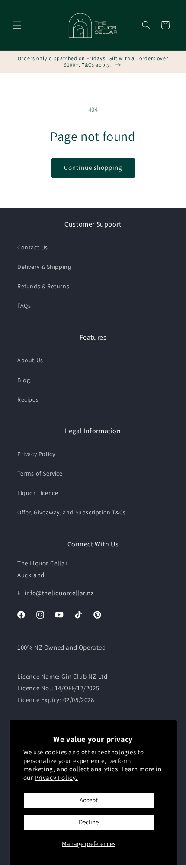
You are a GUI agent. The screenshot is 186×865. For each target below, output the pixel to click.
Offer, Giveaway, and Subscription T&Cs (71, 512)
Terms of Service (40, 473)
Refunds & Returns (43, 286)
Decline (89, 822)
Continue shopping (93, 167)
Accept (89, 800)
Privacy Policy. (56, 777)
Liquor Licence (37, 493)
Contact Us (32, 247)
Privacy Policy (36, 454)
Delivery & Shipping (44, 267)
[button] (17, 25)
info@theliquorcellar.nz (59, 593)
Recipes (27, 399)
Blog (23, 380)
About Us (30, 360)
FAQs (24, 306)
